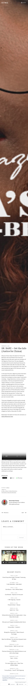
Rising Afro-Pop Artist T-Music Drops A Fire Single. (14, 633)
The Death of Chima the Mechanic (8, 492)
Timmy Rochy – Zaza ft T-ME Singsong (14, 670)
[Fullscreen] (24, 562)
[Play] (3, 562)
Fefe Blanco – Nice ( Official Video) (14, 589)
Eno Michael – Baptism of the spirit (14, 594)
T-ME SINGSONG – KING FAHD (14, 584)
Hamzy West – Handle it (14, 627)
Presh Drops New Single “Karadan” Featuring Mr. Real (14, 578)
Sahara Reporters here (7, 416)
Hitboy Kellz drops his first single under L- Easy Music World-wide (14, 616)
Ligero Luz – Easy (14, 610)
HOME (4, 2)
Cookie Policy (4, 679)
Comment (21, 537)
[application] (14, 557)
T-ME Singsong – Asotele (14, 599)
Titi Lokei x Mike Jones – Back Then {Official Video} (14, 664)
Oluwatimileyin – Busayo (14, 605)
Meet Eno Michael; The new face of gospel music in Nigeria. (14, 640)
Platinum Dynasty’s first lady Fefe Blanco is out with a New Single (14, 652)
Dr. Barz (3, 491)
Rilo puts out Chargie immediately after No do (14, 622)
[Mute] (22, 562)
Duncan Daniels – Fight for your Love (14, 646)
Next (19, 512)
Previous (5, 512)
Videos (7, 487)
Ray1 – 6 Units (14, 658)
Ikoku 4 (7, 491)
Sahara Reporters (13, 491)
